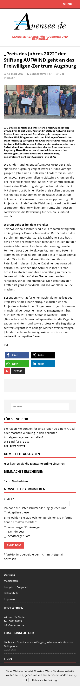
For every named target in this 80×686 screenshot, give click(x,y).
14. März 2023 (15, 73)
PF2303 (18, 371)
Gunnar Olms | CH (41, 73)
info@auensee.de (14, 625)
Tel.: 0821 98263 (14, 446)
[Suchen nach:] (40, 406)
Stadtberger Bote (18, 536)
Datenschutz (11, 593)
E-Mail (9, 499)
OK (25, 680)
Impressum (10, 599)
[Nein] (75, 676)
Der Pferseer (15, 531)
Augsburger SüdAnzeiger (24, 527)
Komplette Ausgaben (16, 587)
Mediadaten (11, 581)
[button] (17, 355)
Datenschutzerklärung (35, 508)
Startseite (9, 574)
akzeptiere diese (18, 512)
